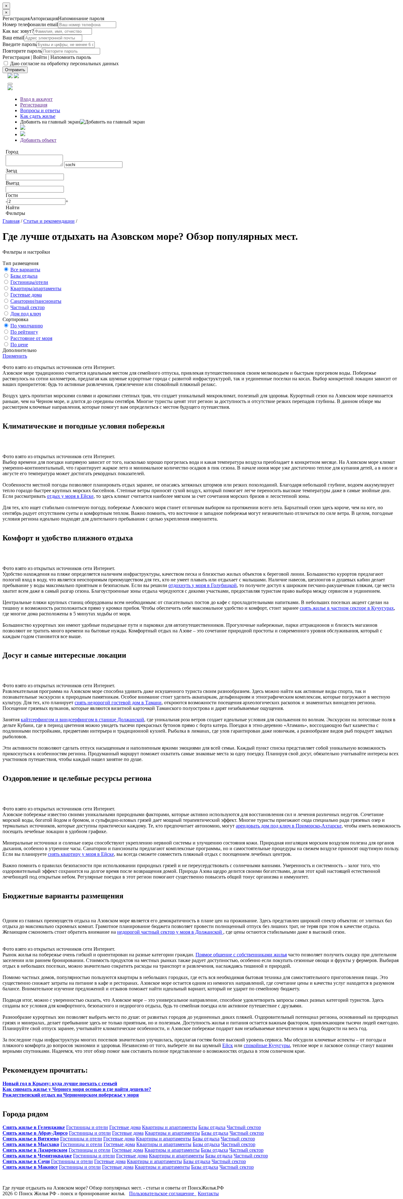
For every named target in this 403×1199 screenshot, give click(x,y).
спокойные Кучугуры (267, 1045)
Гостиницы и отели (87, 1127)
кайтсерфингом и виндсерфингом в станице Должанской (82, 719)
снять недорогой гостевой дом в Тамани (118, 702)
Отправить (15, 69)
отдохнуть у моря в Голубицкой (202, 585)
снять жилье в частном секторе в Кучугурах (347, 608)
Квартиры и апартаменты (169, 1127)
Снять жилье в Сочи (26, 1161)
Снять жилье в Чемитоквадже (37, 1155)
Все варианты (25, 269)
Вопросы (40, 110)
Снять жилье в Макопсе (30, 1167)
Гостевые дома (26, 294)
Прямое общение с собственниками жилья (241, 954)
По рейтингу (24, 332)
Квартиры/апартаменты (35, 288)
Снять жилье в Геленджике (34, 1127)
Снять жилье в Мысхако (31, 1144)
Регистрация (16, 57)
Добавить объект (38, 140)
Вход (36, 99)
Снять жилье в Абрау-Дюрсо (35, 1133)
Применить (15, 356)
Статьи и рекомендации (49, 221)
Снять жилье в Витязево (31, 1138)
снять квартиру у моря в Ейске (81, 854)
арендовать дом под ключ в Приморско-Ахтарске (289, 825)
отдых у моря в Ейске (70, 496)
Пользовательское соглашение (162, 1193)
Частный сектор (27, 307)
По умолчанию (26, 325)
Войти (40, 57)
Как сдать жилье (37, 116)
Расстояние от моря (31, 338)
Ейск (227, 1045)
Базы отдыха (23, 276)
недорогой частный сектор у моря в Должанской (170, 932)
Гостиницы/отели (29, 282)
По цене (19, 344)
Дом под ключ (25, 313)
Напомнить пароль (70, 57)
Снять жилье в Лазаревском (35, 1150)
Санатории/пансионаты (35, 301)
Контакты (208, 1193)
